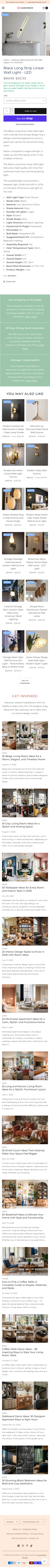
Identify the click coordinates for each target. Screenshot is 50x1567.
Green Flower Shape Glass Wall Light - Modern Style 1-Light (37, 660)
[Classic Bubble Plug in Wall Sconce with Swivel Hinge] (13, 499)
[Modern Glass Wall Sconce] (37, 454)
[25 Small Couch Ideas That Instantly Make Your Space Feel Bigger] (25, 1130)
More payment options (25, 124)
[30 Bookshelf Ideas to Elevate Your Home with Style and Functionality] (25, 1194)
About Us (17, 1529)
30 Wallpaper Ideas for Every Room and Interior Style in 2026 (23, 889)
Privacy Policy (37, 1534)
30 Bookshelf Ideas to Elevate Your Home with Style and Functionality (22, 1216)
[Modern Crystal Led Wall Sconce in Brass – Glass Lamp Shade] (13, 410)
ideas (4, 753)
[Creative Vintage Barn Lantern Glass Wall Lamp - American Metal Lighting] (13, 591)
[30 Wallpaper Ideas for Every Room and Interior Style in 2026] (25, 867)
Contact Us (33, 1538)
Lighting (15, 60)
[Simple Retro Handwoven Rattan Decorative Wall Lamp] (37, 591)
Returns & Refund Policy (18, 1534)
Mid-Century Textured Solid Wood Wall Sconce (37, 429)
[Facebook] (18, 1546)
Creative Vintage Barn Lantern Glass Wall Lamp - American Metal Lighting (13, 613)
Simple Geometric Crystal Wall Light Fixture (13, 473)
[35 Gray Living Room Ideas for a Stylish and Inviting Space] (25, 803)
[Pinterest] (27, 1546)
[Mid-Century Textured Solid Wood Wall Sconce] (37, 410)
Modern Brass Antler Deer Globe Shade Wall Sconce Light (37, 517)
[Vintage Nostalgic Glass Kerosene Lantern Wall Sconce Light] (13, 543)
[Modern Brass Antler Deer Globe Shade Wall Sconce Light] (37, 499)
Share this (11, 281)
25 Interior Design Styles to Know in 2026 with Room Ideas (23, 953)
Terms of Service (19, 1538)
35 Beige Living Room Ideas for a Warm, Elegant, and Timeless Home (23, 758)
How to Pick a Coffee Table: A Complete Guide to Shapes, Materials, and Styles (24, 1285)
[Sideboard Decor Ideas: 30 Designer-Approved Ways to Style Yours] (25, 1396)
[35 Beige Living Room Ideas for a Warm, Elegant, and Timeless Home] (25, 735)
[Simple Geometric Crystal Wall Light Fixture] (13, 454)
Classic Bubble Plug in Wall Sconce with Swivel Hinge (13, 517)
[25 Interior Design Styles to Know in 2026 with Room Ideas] (25, 931)
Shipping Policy (30, 1529)
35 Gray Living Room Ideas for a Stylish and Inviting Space (21, 825)
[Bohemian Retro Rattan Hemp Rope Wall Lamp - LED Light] (37, 543)
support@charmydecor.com (37, 2)
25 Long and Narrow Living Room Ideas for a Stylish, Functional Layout (24, 1088)
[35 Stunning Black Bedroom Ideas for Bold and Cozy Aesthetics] (25, 1460)
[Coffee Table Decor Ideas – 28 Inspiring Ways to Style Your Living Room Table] (25, 1328)
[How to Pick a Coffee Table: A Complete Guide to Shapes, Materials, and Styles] (25, 1261)
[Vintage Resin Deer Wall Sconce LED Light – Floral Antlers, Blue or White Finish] (13, 641)
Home (6, 60)
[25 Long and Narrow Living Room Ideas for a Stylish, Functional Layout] (25, 1065)
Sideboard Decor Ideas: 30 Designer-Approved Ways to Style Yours (24, 1418)
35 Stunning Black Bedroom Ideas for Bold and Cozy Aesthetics (24, 1482)
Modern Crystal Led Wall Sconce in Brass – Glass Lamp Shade (13, 429)
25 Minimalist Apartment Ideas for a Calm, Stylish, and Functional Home (23, 1021)
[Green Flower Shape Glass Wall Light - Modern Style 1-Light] (37, 641)
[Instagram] (23, 1546)
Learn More (31, 316)
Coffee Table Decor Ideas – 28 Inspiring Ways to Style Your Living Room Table (22, 1352)
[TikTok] (31, 1546)
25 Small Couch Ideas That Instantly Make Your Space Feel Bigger (23, 1152)
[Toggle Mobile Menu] (5, 8)
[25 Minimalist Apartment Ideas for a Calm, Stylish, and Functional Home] (25, 998)
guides (5, 1279)
